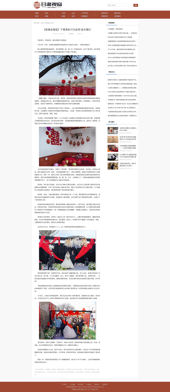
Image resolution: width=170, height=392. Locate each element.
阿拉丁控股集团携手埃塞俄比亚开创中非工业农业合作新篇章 (127, 45)
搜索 (135, 5)
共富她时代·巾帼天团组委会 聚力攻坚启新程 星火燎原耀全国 (127, 98)
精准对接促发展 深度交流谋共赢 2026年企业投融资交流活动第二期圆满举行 (132, 61)
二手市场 (84, 13)
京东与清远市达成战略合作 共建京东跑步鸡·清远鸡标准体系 (127, 90)
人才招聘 (72, 384)
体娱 (46, 16)
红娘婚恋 (84, 16)
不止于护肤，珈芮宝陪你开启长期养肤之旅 (121, 49)
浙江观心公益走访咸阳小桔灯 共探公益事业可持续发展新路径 (127, 65)
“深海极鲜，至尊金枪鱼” (115, 29)
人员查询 (88, 384)
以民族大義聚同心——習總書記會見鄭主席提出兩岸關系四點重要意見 (130, 86)
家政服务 (117, 16)
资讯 (36, 16)
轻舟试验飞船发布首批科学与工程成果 (120, 37)
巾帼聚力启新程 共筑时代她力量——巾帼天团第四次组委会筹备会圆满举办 (131, 33)
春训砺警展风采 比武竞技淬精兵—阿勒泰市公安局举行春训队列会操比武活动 (132, 114)
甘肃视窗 (47, 23)
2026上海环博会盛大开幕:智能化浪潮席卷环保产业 (124, 57)
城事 (36, 13)
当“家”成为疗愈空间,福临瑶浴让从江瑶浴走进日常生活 (128, 139)
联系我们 (105, 384)
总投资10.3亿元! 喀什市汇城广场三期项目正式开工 (124, 106)
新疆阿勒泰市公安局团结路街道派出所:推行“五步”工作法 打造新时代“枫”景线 (132, 41)
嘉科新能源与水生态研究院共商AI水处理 (120, 53)
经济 (46, 13)
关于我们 (64, 384)
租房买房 (117, 13)
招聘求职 (104, 16)
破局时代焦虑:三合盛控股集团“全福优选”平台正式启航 (125, 78)
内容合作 (96, 384)
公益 (73, 13)
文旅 (63, 13)
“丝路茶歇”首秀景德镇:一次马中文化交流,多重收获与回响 (126, 94)
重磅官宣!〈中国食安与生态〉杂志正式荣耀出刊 (123, 102)
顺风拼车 (104, 13)
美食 (63, 16)
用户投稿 (80, 384)
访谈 (73, 16)
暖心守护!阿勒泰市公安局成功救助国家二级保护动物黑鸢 (126, 82)
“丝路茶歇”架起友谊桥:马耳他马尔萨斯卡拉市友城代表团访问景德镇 (129, 110)
